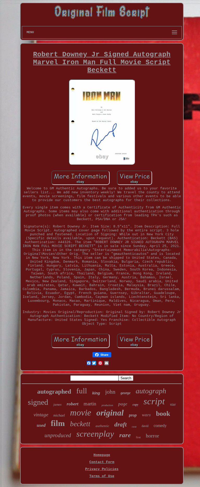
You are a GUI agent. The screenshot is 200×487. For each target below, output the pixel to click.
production (107, 405)
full (81, 391)
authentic (102, 426)
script (154, 401)
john (110, 391)
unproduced (58, 435)
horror (152, 435)
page (122, 403)
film (58, 423)
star (173, 404)
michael (59, 415)
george (125, 393)
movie (80, 412)
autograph (151, 391)
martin (90, 403)
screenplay (95, 433)
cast (134, 426)
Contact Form (101, 462)
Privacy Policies (101, 469)
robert (72, 403)
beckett (80, 424)
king (96, 393)
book (163, 413)
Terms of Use (101, 476)
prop (133, 415)
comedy (160, 425)
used (41, 425)
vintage (41, 414)
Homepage (101, 455)
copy (135, 404)
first (138, 437)
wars (146, 415)
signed (38, 402)
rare (125, 434)
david (145, 426)
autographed (54, 391)
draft (120, 424)
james (57, 404)
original (110, 412)
